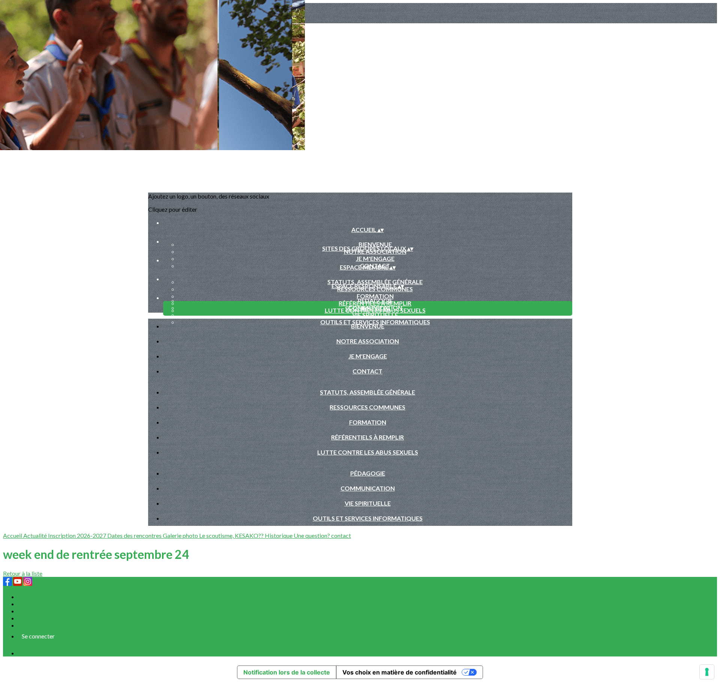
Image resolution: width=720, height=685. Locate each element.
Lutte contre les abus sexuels (367, 452)
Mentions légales (40, 610)
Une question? (312, 535)
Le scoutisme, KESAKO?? (232, 535)
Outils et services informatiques (368, 518)
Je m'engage (375, 258)
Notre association (367, 341)
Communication (367, 488)
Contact (367, 371)
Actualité (35, 535)
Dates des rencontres (135, 535)
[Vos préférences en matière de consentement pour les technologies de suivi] (707, 672)
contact (341, 535)
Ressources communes (367, 407)
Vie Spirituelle (375, 314)
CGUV (26, 618)
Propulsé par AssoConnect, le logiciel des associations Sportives (100, 652)
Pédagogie (375, 300)
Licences (29, 603)
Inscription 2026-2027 (77, 535)
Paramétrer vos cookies (48, 625)
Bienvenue (375, 244)
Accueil (13, 535)
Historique (279, 535)
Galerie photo (181, 535)
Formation (375, 296)
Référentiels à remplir (367, 437)
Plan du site (32, 596)
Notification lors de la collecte (286, 672)
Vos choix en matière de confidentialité (399, 672)
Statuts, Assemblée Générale (375, 281)
